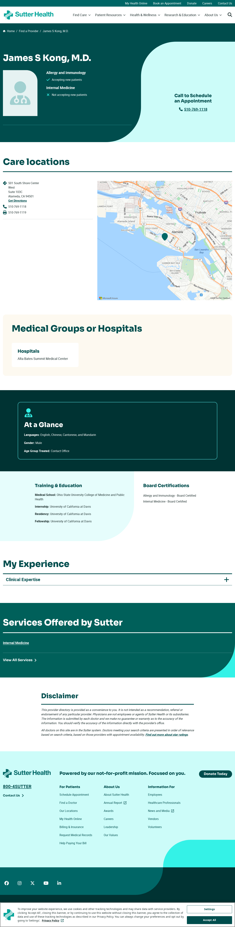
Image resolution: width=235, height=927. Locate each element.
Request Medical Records (75, 835)
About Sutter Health (116, 795)
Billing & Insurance (71, 827)
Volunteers (155, 827)
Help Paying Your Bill (72, 843)
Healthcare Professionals (164, 803)
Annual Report (116, 803)
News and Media (162, 811)
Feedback (226, 298)
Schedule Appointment (74, 795)
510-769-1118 (195, 109)
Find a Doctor (68, 803)
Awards (108, 811)
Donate (191, 3)
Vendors (153, 819)
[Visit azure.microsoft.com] (108, 298)
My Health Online (136, 3)
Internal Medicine (16, 643)
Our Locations (68, 811)
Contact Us (225, 3)
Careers (207, 3)
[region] (164, 240)
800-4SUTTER (17, 786)
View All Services (17, 660)
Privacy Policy (53, 920)
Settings (209, 909)
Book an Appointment (167, 3)
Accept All (209, 920)
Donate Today (215, 774)
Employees (155, 795)
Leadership (111, 827)
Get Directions (17, 201)
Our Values (111, 835)
